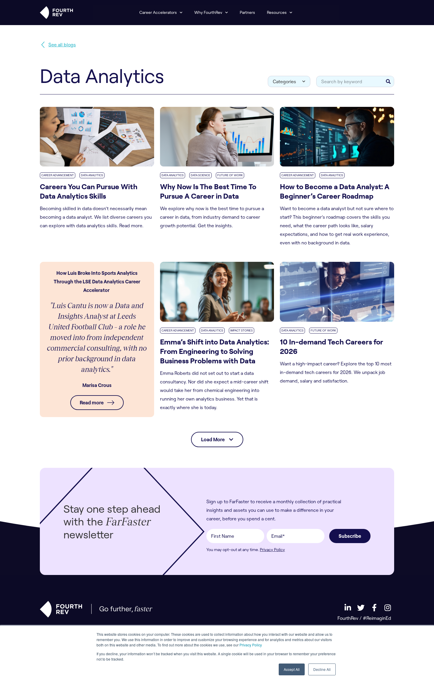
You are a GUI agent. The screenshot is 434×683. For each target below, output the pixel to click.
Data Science (200, 175)
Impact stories (241, 330)
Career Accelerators (158, 12)
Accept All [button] (292, 669)
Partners (247, 12)
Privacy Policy (250, 644)
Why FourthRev (208, 12)
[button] (217, 439)
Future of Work (230, 175)
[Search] (388, 81)
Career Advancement (57, 175)
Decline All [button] (322, 669)
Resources (277, 12)
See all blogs (62, 45)
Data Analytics (92, 175)
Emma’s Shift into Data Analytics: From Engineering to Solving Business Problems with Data (214, 351)
